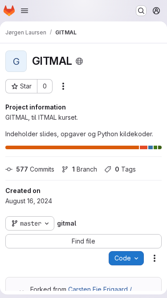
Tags (125, 169)
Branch (84, 169)
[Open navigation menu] (24, 11)
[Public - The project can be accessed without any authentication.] (79, 61)
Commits (35, 169)
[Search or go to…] (141, 10)
